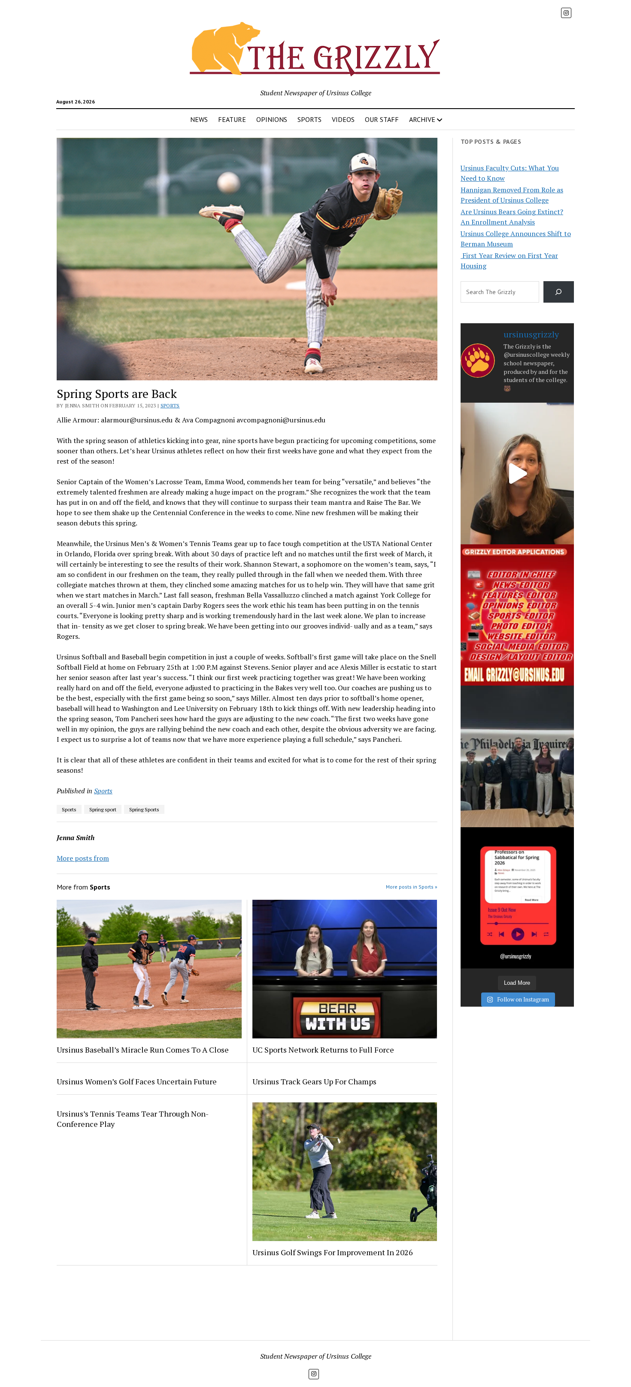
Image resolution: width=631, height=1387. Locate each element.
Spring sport (102, 809)
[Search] (558, 291)
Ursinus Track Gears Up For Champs (314, 1081)
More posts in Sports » (411, 886)
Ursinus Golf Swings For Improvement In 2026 (332, 1252)
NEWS (199, 119)
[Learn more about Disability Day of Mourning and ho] (517, 473)
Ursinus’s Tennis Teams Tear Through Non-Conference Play (133, 1118)
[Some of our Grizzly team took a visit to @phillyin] (517, 756)
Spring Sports (144, 809)
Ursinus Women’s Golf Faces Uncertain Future (137, 1081)
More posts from (83, 858)
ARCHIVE (422, 119)
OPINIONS (271, 119)
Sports (170, 405)
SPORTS (309, 119)
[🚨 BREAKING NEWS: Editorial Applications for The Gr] (517, 615)
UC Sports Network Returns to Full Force (323, 1049)
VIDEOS (343, 119)
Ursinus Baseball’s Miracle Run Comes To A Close (143, 1049)
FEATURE (232, 119)
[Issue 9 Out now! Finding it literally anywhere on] (517, 897)
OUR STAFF (382, 119)
